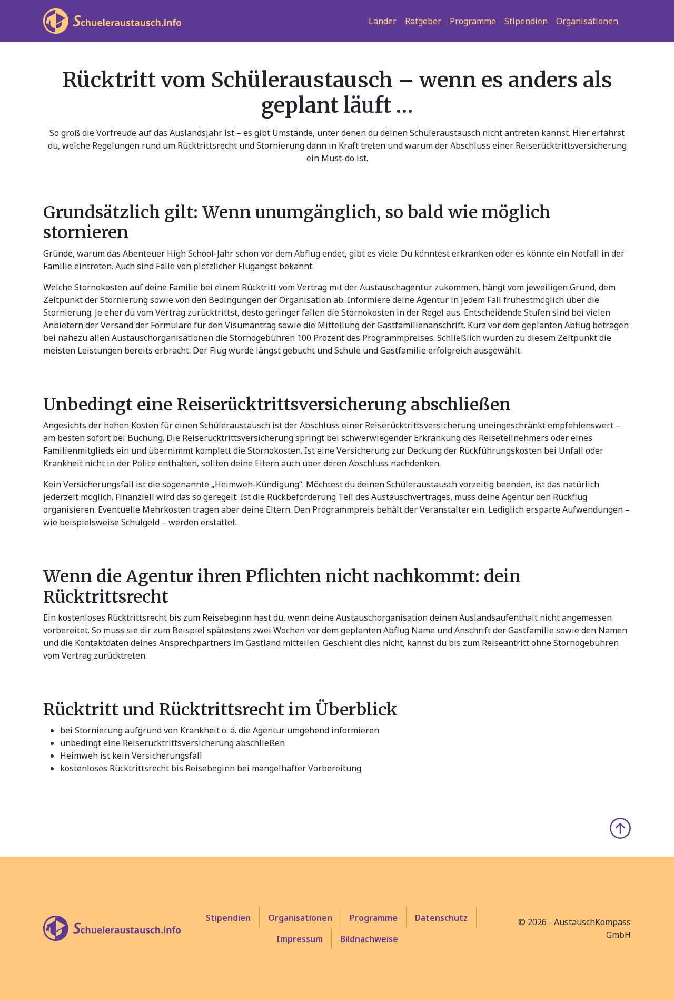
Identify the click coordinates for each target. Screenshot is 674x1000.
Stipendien (526, 21)
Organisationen (587, 21)
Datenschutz (441, 918)
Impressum (299, 939)
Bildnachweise (369, 939)
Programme (473, 21)
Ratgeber (423, 21)
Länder (383, 21)
